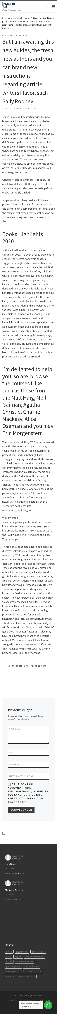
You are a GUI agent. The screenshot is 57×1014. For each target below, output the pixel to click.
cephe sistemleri (35, 957)
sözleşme (11, 971)
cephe (18, 957)
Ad (11, 752)
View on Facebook (11, 873)
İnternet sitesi (21, 776)
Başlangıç (6, 18)
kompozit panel (24, 962)
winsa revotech (27, 976)
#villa (9, 952)
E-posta (16, 764)
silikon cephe (31, 966)
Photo (12, 868)
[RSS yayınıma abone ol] (3, 833)
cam (8, 957)
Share (22, 873)
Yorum (15, 729)
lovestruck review (21, 18)
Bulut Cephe (17, 856)
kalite (9, 962)
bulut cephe (38, 952)
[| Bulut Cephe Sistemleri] (8, 4)
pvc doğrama (13, 966)
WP (17, 1000)
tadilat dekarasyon (31, 971)
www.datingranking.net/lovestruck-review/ (26, 522)
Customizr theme (43, 1000)
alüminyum (22, 952)
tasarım (10, 976)
